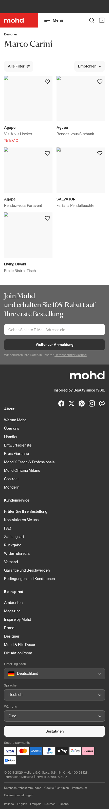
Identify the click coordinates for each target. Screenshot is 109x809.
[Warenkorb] (102, 20)
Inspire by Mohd (17, 619)
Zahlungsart (14, 536)
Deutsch (50, 804)
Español (64, 804)
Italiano (9, 804)
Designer (10, 34)
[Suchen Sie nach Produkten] (92, 20)
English (22, 804)
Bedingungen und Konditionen (29, 578)
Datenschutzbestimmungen (22, 788)
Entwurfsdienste (17, 445)
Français (35, 804)
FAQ (7, 528)
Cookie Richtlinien (56, 788)
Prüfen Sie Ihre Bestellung (25, 511)
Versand (11, 561)
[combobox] (9, 673)
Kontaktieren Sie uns (21, 519)
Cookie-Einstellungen (18, 795)
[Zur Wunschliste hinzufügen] (47, 82)
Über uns (11, 428)
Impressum (79, 788)
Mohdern (11, 487)
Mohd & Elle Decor (19, 644)
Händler (11, 436)
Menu (58, 20)
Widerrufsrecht (17, 553)
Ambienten (13, 602)
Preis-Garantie (16, 453)
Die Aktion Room (18, 652)
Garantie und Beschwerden (27, 570)
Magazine (12, 610)
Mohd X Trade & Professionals (29, 461)
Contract (11, 478)
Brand (9, 627)
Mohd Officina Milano (22, 470)
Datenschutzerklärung (71, 355)
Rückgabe (12, 544)
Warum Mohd (15, 419)
